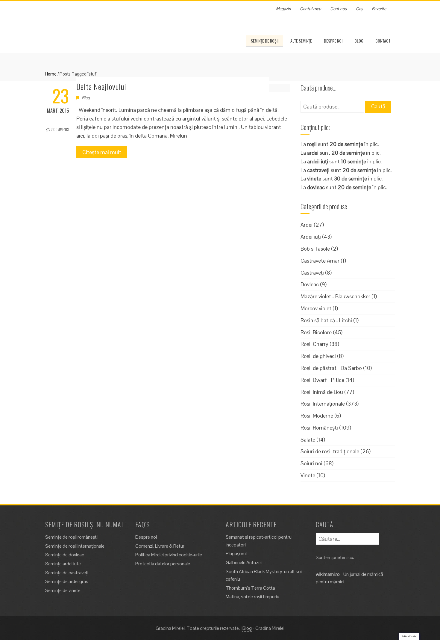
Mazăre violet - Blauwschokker (335, 296)
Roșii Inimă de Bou (322, 391)
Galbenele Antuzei (244, 562)
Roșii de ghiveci (318, 356)
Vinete (308, 475)
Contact (383, 40)
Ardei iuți (311, 236)
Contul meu (310, 8)
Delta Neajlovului (101, 86)
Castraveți (312, 272)
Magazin (283, 8)
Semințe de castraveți (66, 573)
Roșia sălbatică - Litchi (326, 320)
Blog (358, 40)
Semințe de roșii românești (71, 537)
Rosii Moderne (317, 415)
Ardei (306, 224)
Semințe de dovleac (64, 555)
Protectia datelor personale (162, 564)
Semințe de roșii (264, 40)
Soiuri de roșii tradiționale (330, 451)
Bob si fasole (315, 248)
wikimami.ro (328, 574)
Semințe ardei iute (63, 564)
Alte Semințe (301, 40)
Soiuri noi (311, 463)
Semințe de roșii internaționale (74, 546)
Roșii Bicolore (316, 332)
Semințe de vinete (63, 590)
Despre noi (333, 40)
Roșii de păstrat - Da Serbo (331, 368)
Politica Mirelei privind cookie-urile (168, 555)
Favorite (379, 8)
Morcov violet (316, 308)
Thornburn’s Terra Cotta (250, 588)
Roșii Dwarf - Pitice (322, 380)
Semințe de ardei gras (66, 581)
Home (51, 74)
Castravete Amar (320, 260)
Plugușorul (236, 553)
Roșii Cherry (314, 344)
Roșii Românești (319, 427)
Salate (308, 439)
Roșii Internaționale (323, 403)
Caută (378, 106)
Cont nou (338, 8)
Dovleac (310, 284)
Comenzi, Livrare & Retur (159, 546)
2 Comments (59, 129)
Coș (359, 8)
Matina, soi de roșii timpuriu (252, 597)
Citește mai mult (101, 152)
